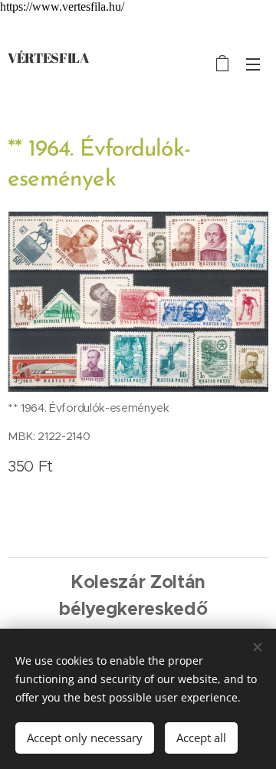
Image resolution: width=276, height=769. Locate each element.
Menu (253, 63)
